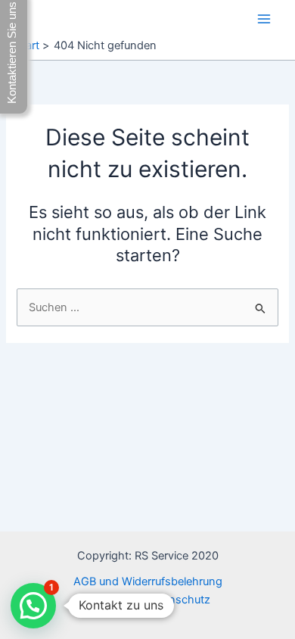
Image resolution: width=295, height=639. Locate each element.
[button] (33, 605)
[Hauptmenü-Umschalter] (264, 19)
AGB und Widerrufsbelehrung (147, 581)
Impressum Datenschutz (147, 599)
